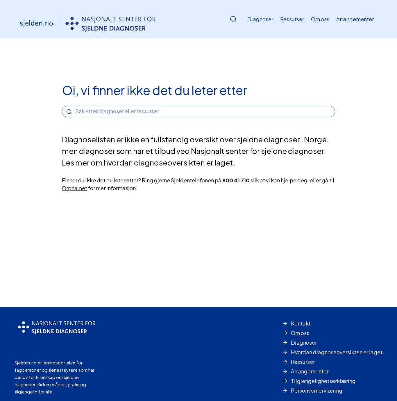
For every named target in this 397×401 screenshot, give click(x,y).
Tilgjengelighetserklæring (323, 380)
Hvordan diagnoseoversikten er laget (336, 352)
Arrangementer (355, 19)
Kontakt (301, 323)
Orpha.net (74, 188)
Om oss (320, 19)
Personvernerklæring (316, 390)
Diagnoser (260, 19)
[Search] (69, 112)
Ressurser (292, 19)
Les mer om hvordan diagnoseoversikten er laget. (148, 162)
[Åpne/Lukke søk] (233, 19)
